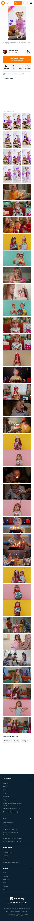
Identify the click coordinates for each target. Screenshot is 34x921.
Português (6, 917)
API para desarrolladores (10, 835)
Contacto (5, 893)
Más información (9, 78)
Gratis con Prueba (17, 59)
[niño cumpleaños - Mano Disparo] (16, 444)
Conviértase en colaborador (11, 899)
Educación (6, 832)
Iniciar (25, 3)
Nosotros (5, 896)
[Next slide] (27, 776)
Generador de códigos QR (11, 847)
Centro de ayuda (8, 890)
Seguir (28, 52)
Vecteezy (5, 822)
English (5, 910)
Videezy (5, 825)
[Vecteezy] (3, 3)
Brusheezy (6, 819)
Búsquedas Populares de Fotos (12, 873)
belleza (16, 776)
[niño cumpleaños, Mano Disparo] (16, 510)
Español (5, 914)
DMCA (5, 861)
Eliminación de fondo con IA (11, 844)
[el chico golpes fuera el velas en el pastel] (16, 560)
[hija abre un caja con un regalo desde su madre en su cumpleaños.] (16, 677)
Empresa (5, 828)
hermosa (7, 776)
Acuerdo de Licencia (9, 858)
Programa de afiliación (10, 864)
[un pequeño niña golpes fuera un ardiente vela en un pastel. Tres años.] (16, 327)
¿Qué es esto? (20, 74)
